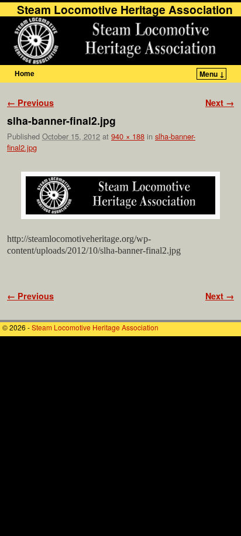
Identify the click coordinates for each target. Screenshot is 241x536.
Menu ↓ (212, 74)
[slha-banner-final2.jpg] (120, 195)
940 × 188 (127, 136)
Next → (219, 102)
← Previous (30, 102)
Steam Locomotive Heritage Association (125, 9)
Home (25, 73)
